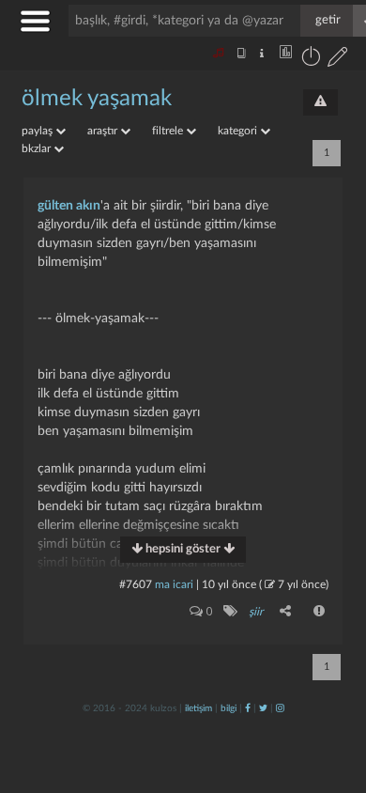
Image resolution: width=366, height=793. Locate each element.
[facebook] (248, 708)
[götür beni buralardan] (333, 697)
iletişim (198, 708)
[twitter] (263, 708)
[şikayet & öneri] (320, 102)
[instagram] (280, 708)
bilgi (228, 708)
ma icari (174, 584)
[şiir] (229, 611)
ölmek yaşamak (97, 98)
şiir (256, 611)
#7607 (135, 584)
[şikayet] (320, 611)
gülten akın (69, 205)
